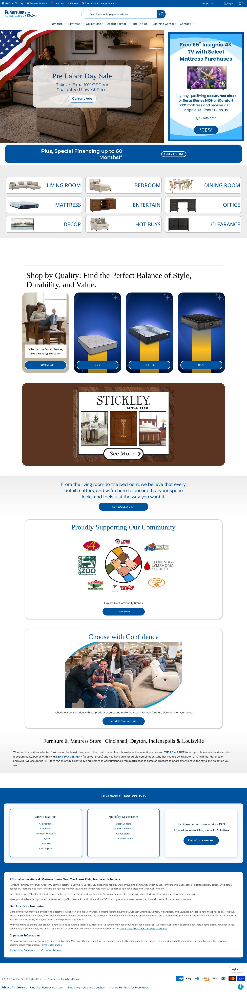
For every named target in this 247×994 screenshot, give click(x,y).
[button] (58, 24)
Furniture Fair (18, 979)
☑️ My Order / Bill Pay (12, 3)
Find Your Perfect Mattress (46, 987)
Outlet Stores (123, 833)
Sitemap (75, 979)
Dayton (46, 838)
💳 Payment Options (37, 3)
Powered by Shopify (58, 979)
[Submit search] (161, 14)
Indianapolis (45, 848)
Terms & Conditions (51, 944)
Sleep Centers (123, 823)
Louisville (46, 843)
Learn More (123, 611)
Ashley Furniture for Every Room (129, 987)
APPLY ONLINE (173, 154)
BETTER (149, 365)
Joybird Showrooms (123, 828)
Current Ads (82, 98)
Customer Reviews (51, 950)
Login (230, 3)
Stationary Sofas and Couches (86, 987)
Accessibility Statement (22, 950)
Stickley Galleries (123, 838)
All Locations (46, 823)
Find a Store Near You (201, 840)
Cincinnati (45, 828)
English (205, 3)
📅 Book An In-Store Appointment (98, 3)
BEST (201, 365)
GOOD (97, 365)
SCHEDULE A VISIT (123, 506)
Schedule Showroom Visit (123, 721)
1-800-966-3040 (133, 796)
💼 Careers (72, 3)
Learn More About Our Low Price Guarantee (143, 928)
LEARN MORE (45, 365)
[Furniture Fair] (20, 14)
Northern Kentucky (46, 833)
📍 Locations (57, 3)
